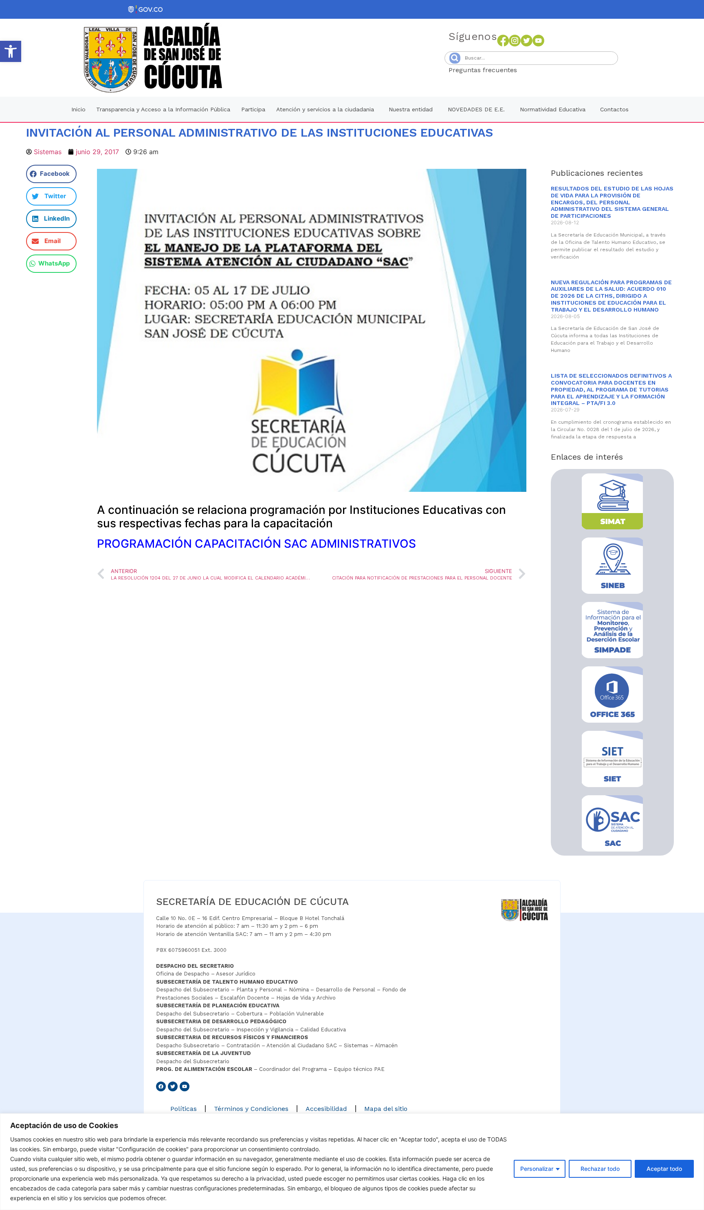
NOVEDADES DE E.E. (476, 109)
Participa (253, 109)
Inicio (78, 109)
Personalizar (536, 1168)
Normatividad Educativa (552, 109)
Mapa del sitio (385, 1109)
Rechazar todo (600, 1168)
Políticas (183, 1109)
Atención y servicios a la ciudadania (325, 109)
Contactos (614, 109)
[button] (10, 51)
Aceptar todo (664, 1168)
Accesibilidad (326, 1109)
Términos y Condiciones (251, 1109)
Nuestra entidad (411, 109)
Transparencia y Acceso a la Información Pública (163, 109)
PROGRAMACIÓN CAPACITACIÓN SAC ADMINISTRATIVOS (256, 544)
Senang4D (537, 70)
